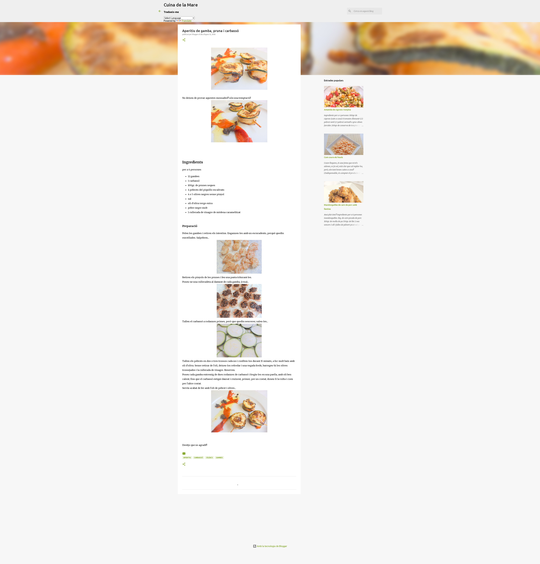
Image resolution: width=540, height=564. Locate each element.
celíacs (209, 458)
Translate (186, 21)
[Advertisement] (239, 518)
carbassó (198, 458)
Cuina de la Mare (181, 4)
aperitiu (187, 458)
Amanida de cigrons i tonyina (337, 110)
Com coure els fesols (333, 157)
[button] (184, 40)
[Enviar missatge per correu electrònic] (184, 454)
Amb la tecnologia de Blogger (271, 546)
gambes (219, 458)
